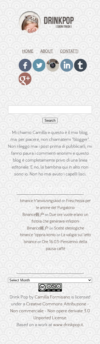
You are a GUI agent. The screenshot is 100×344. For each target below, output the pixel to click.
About (46, 51)
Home (27, 51)
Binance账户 (33, 214)
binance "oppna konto (38, 234)
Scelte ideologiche (69, 228)
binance (30, 241)
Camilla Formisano (52, 297)
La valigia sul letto (76, 234)
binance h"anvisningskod (40, 200)
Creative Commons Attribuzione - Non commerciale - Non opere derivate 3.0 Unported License (50, 311)
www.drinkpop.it (68, 324)
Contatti (69, 51)
